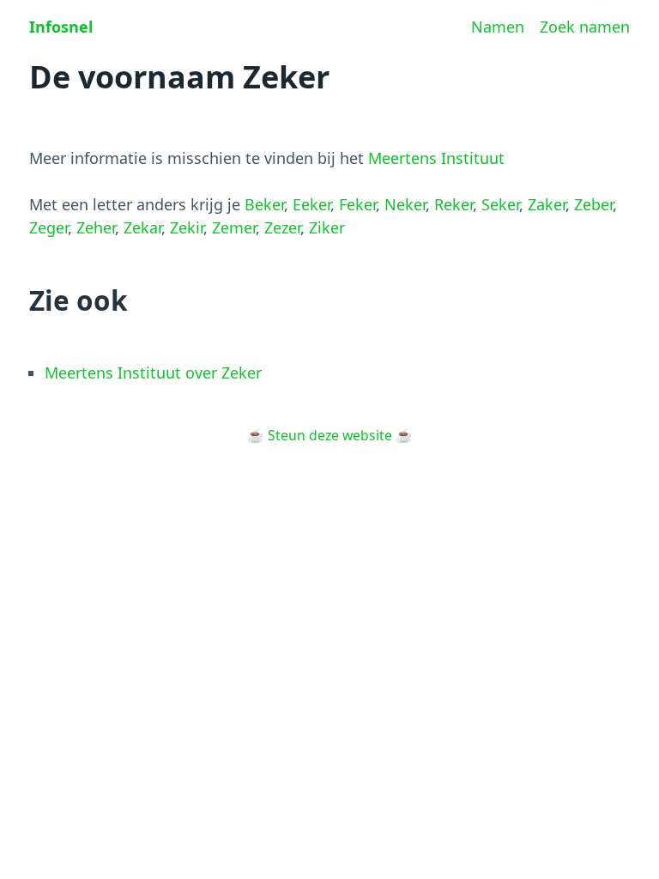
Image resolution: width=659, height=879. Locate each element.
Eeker (311, 204)
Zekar (142, 227)
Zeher (95, 227)
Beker (264, 204)
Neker (405, 204)
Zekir (186, 227)
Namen (497, 26)
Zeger (48, 227)
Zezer (282, 227)
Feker (357, 204)
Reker (453, 204)
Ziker (327, 227)
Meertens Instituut (436, 158)
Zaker (546, 204)
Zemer (234, 227)
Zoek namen (585, 26)
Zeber (593, 204)
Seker (500, 204)
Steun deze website (330, 435)
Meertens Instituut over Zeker (153, 372)
